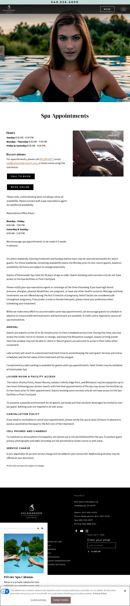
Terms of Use (54, 541)
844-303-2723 (102, 516)
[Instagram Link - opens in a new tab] (87, 531)
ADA (48, 545)
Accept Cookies (60, 600)
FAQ (48, 553)
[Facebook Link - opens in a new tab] (76, 531)
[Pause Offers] (38, 528)
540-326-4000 (89, 512)
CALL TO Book (21, 176)
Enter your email (98, 540)
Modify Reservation (58, 560)
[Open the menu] (123, 9)
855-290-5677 (86, 520)
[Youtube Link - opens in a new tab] (82, 531)
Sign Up (96, 551)
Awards (51, 549)
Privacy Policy (100, 593)
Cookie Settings (55, 564)
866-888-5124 (89, 524)
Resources (52, 557)
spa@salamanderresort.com (21, 163)
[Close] (42, 528)
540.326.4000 (65, 2)
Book (107, 9)
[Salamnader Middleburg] (9, 9)
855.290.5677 (46, 159)
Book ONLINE (20, 187)
